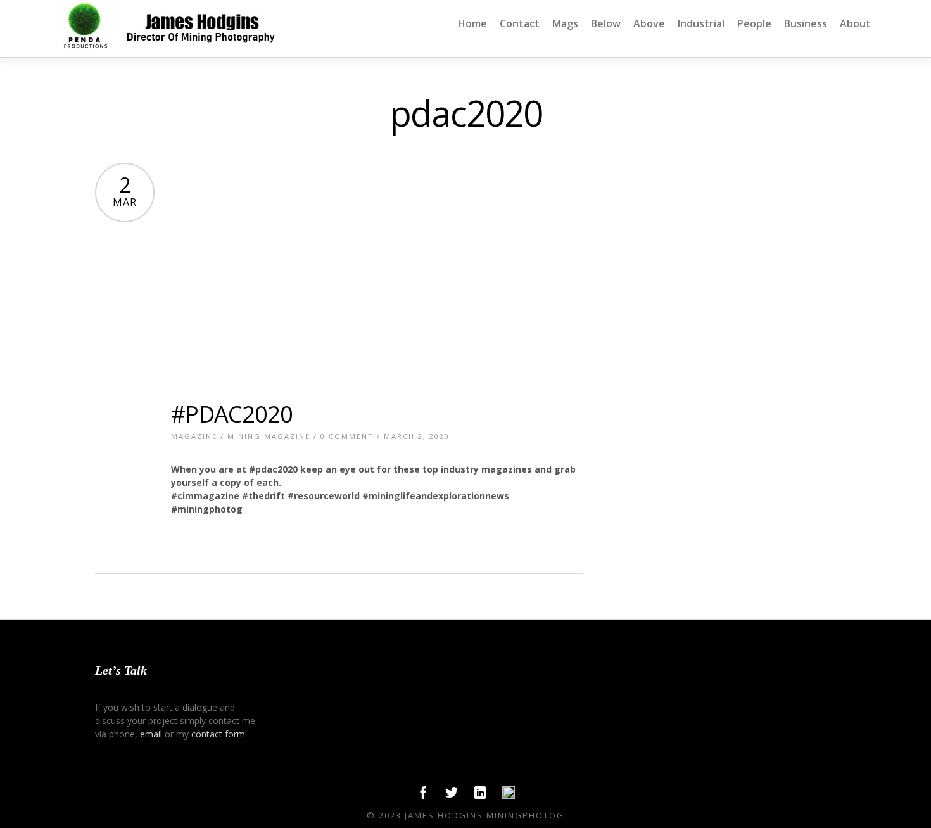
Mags (565, 23)
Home (472, 23)
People (754, 23)
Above (649, 23)
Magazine (194, 436)
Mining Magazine (268, 436)
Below (606, 23)
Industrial (701, 23)
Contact (520, 23)
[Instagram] (508, 795)
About (855, 23)
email (151, 734)
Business (805, 23)
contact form (218, 734)
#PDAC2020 (232, 414)
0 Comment (347, 436)
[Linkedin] (480, 795)
